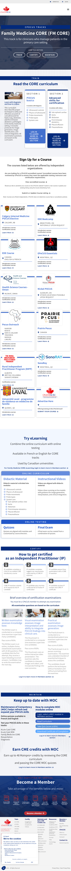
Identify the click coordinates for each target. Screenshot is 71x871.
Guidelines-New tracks (53, 829)
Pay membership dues (63, 826)
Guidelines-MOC (53, 825)
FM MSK (17, 829)
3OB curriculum (41, 851)
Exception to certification (28, 822)
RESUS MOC (40, 832)
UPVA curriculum (41, 841)
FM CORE (17, 826)
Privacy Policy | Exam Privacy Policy (61, 868)
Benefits (61, 823)
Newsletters (52, 835)
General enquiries (64, 843)
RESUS (16, 831)
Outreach (61, 837)
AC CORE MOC (41, 825)
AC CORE (17, 822)
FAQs (50, 839)
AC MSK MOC (40, 827)
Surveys (51, 837)
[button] (68, 9)
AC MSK (17, 824)
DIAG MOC (40, 834)
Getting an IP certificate (52, 822)
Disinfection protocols (52, 832)
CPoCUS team (63, 834)
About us (61, 832)
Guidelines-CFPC (53, 827)
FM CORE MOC (41, 830)
